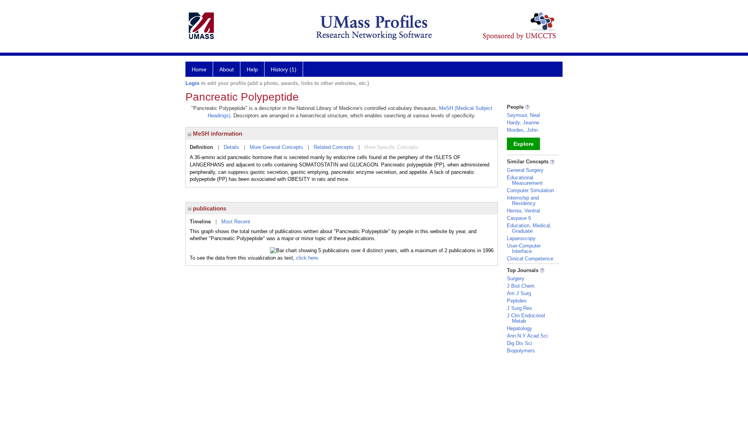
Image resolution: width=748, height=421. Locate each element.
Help (252, 69)
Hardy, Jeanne (523, 123)
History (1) (283, 69)
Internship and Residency (523, 200)
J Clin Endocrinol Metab (526, 318)
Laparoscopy (521, 238)
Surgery (515, 278)
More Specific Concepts (391, 147)
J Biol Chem (521, 286)
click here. (307, 258)
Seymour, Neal (523, 115)
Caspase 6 (519, 218)
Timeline (200, 222)
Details (231, 147)
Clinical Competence (530, 259)
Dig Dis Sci (519, 343)
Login (192, 83)
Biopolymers (521, 351)
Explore (523, 144)
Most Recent (235, 222)
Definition (201, 147)
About (226, 69)
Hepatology (519, 328)
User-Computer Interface (524, 248)
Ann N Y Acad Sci (527, 336)
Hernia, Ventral (523, 211)
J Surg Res (519, 308)
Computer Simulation (530, 190)
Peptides (517, 301)
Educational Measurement (525, 180)
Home (199, 69)
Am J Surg (519, 293)
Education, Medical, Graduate (529, 228)
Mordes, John (522, 130)
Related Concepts (334, 147)
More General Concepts (276, 147)
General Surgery (525, 170)
